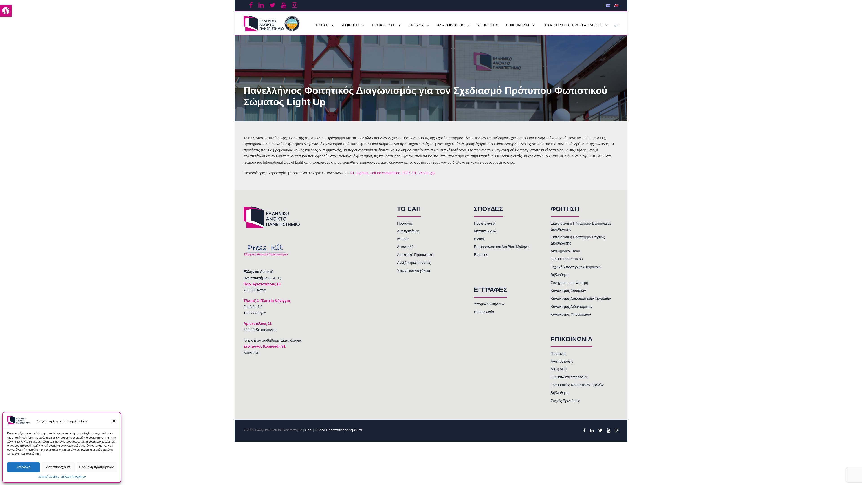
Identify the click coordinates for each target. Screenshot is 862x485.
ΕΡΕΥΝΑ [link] (416, 25)
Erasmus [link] (481, 255)
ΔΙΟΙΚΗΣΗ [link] (350, 25)
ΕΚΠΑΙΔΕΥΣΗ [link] (384, 25)
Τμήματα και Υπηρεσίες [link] (569, 377)
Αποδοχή (23, 467)
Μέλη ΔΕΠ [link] (559, 369)
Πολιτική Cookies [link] (48, 476)
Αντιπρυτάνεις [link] (408, 231)
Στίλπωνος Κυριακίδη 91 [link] (265, 346)
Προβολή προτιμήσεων (96, 467)
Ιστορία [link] (403, 239)
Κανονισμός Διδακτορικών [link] (571, 307)
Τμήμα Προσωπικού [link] (567, 259)
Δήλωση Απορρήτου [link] (73, 476)
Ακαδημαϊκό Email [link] (565, 251)
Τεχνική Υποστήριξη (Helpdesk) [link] (576, 267)
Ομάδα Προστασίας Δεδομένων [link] (338, 430)
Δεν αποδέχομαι (58, 467)
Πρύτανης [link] (405, 223)
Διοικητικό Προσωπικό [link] (415, 255)
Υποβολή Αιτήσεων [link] (489, 304)
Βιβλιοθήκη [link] (560, 275)
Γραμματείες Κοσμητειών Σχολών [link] (577, 385)
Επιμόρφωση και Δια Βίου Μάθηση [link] (501, 247)
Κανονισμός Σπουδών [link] (568, 291)
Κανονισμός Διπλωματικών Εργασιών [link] (581, 298)
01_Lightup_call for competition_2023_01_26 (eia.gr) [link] (392, 173)
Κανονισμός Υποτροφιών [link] (571, 314)
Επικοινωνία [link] (484, 312)
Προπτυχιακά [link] (484, 223)
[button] (114, 421)
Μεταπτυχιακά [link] (485, 231)
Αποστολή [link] (405, 247)
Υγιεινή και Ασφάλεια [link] (413, 271)
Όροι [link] (308, 430)
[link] (6, 11)
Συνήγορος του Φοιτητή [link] (569, 283)
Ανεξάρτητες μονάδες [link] (414, 263)
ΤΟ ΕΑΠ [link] (322, 25)
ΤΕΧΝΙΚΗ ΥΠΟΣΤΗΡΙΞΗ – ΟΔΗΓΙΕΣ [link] (572, 25)
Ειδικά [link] (479, 239)
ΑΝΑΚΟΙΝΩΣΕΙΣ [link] (450, 25)
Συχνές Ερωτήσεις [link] (565, 401)
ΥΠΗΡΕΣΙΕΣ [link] (487, 25)
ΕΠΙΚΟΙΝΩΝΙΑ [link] (518, 25)
